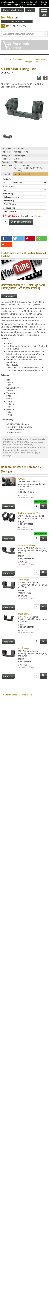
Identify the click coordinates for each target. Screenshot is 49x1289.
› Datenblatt (9, 295)
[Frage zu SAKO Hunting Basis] (45, 77)
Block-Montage (23, 580)
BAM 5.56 (21, 479)
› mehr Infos (8, 506)
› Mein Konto (17, 10)
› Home (5, 10)
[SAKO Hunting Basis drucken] (39, 77)
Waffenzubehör (10, 694)
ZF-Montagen (25, 694)
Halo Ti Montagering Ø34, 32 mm (29, 513)
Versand (38, 216)
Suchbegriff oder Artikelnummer (18, 33)
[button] (6, 238)
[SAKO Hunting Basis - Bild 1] (7, 136)
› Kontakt (30, 10)
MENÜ (44, 15)
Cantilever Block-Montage (27, 545)
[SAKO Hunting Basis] (24, 108)
